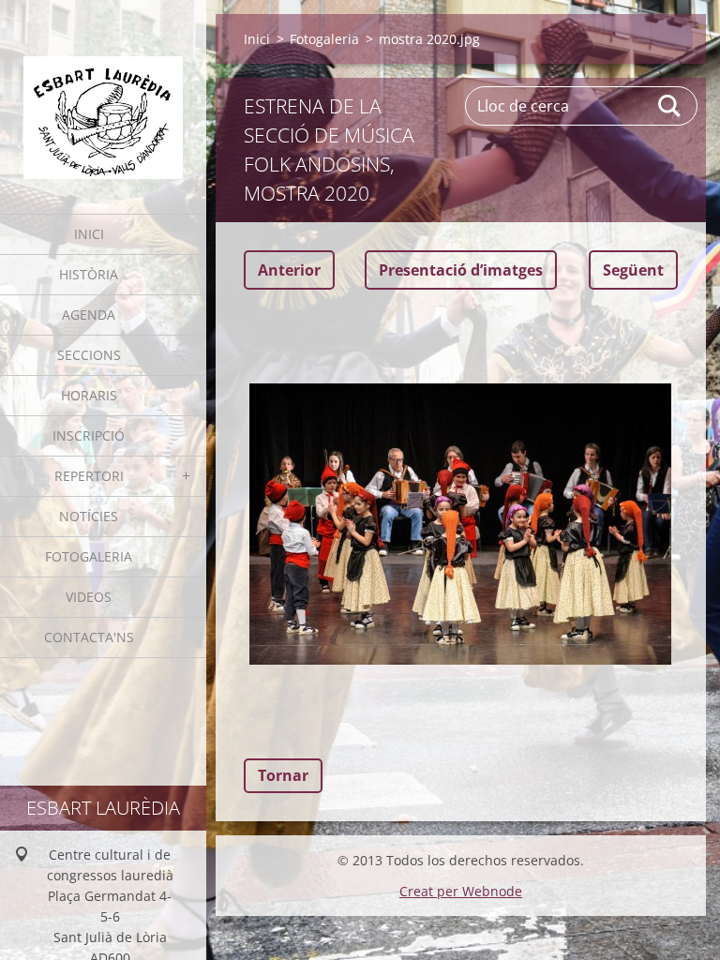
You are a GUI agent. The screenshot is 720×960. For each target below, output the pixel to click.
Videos (89, 597)
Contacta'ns (89, 637)
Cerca (670, 106)
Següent (633, 270)
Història (88, 274)
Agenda (88, 314)
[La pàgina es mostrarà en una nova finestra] (460, 524)
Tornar (283, 775)
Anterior (289, 270)
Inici (89, 234)
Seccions (89, 355)
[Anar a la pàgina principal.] (103, 95)
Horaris (89, 395)
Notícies (88, 516)
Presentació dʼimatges (461, 270)
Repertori (89, 476)
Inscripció (88, 435)
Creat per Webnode (460, 891)
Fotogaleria (88, 556)
